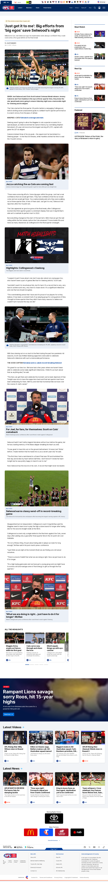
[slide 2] (32, 664)
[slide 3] (36, 664)
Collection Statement (23, 861)
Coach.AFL (59, 860)
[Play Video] (36, 161)
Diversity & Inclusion (36, 867)
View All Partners (53, 840)
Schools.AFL (59, 867)
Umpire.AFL (59, 864)
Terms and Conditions (45, 877)
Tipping (83, 7)
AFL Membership (60, 870)
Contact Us (34, 870)
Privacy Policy (16, 861)
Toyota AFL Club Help (36, 864)
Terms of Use (10, 861)
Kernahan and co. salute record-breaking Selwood (42, 363)
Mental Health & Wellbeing (38, 860)
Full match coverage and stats (31, 118)
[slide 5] (46, 664)
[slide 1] (27, 664)
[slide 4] (41, 664)
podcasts (82, 132)
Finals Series (47, 7)
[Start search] (95, 8)
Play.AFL (58, 857)
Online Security (84, 877)
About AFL (33, 857)
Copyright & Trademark (71, 877)
